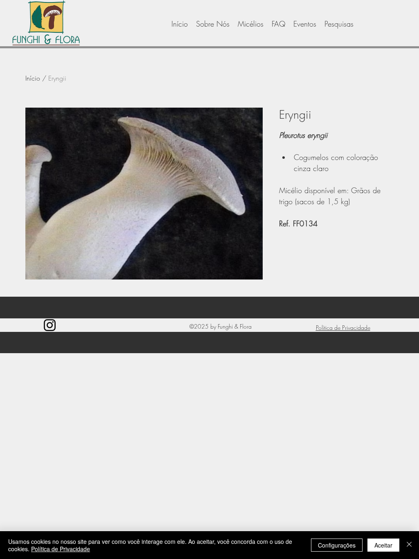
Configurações (337, 545)
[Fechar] (409, 545)
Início (32, 78)
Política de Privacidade (60, 549)
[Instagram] (50, 325)
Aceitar (383, 545)
